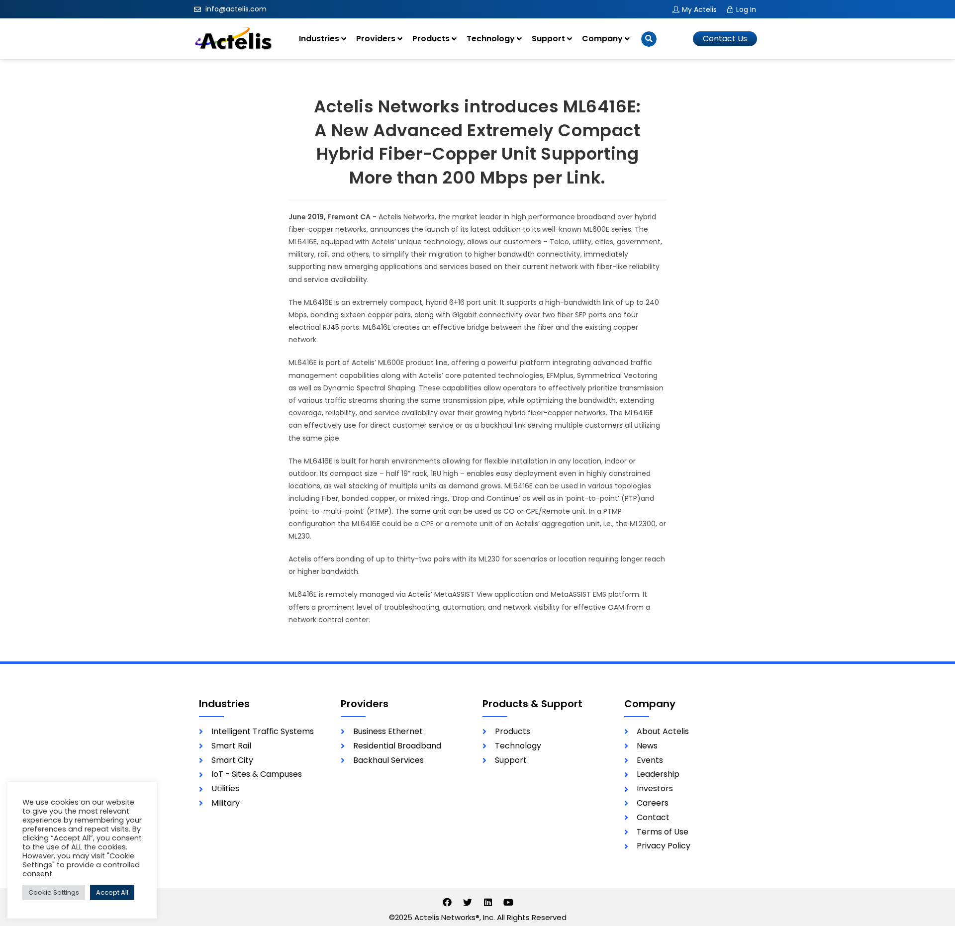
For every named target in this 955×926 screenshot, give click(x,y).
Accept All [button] (112, 892)
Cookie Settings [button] (53, 892)
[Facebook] (447, 902)
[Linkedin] (488, 902)
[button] (725, 38)
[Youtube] (508, 902)
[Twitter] (468, 902)
